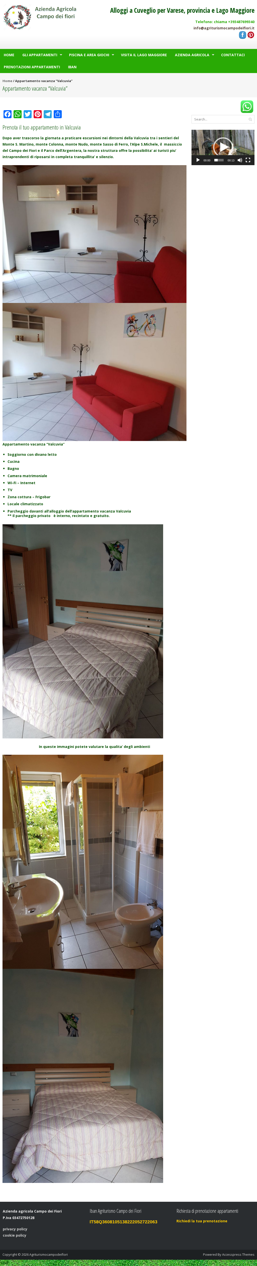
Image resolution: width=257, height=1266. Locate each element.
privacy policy (15, 1229)
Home (9, 54)
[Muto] (239, 160)
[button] (223, 147)
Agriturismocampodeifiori (48, 1254)
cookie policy (14, 1235)
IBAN (72, 67)
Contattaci (233, 54)
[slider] (219, 160)
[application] (222, 147)
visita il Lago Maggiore (144, 54)
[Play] (198, 160)
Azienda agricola (192, 54)
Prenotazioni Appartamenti (32, 67)
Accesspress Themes (238, 1254)
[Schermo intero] (247, 160)
